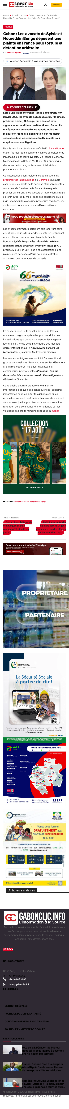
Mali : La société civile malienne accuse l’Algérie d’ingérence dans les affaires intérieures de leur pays (51, 527)
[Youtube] (11, 949)
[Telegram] (50, 508)
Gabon (56, 410)
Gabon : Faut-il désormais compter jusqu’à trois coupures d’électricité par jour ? (17, 527)
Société (15, 15)
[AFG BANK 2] (34, 774)
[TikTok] (7, 949)
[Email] (36, 508)
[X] (14, 508)
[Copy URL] (58, 508)
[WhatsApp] (21, 508)
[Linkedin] (28, 508)
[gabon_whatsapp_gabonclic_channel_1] (34, 549)
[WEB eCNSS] (34, 698)
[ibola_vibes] (34, 454)
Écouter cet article (23, 107)
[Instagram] (5, 949)
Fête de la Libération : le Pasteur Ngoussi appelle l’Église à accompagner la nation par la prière (43, 1050)
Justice (23, 15)
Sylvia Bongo (56, 148)
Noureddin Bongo (27, 502)
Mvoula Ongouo (14, 52)
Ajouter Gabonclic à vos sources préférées (35, 61)
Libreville (44, 179)
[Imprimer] (43, 508)
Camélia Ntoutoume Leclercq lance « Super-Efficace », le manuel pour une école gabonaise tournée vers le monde (43, 1084)
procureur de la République (18, 179)
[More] (65, 508)
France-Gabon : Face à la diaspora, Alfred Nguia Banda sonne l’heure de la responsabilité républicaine (43, 1067)
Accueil (6, 15)
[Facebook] (6, 508)
